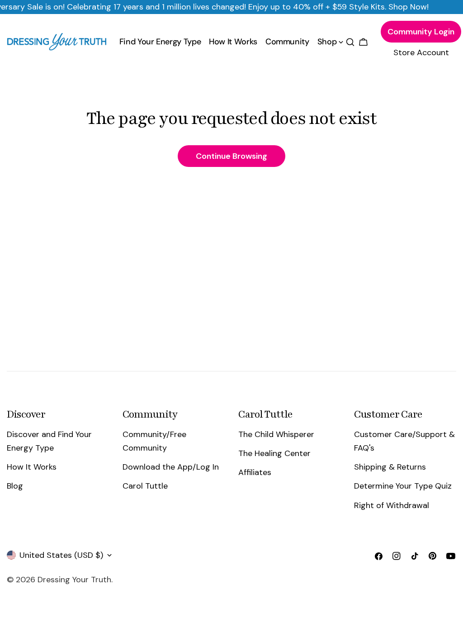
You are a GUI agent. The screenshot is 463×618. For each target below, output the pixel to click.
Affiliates (254, 472)
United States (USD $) (61, 555)
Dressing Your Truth (74, 579)
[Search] (350, 42)
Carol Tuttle (145, 485)
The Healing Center (274, 453)
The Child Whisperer (276, 434)
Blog (15, 485)
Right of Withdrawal (391, 505)
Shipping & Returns (390, 466)
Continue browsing (231, 156)
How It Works (32, 466)
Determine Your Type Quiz (403, 485)
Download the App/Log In (171, 466)
